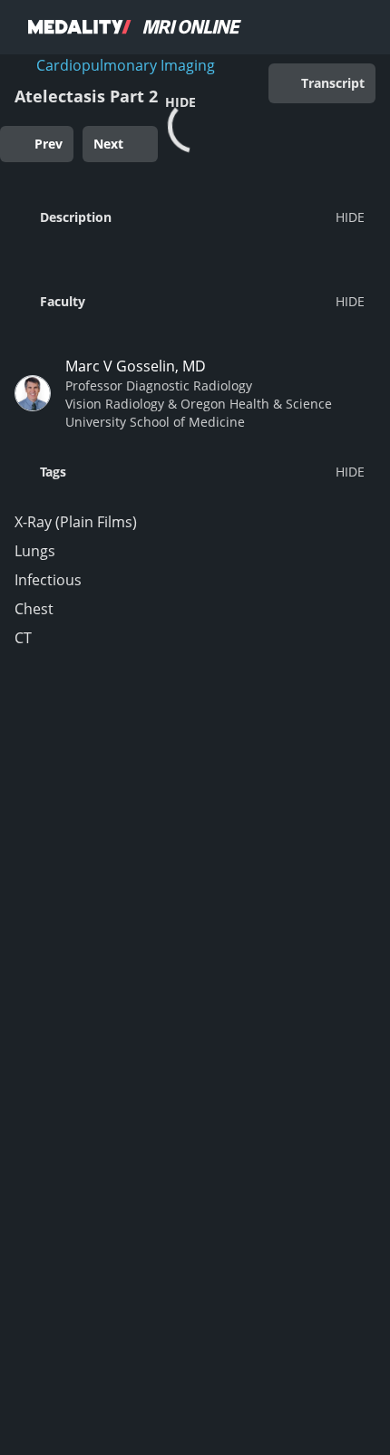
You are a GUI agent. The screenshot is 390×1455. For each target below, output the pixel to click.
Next (108, 143)
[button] (189, 216)
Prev (48, 143)
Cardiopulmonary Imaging (125, 65)
